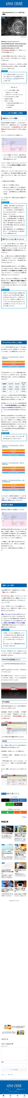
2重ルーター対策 (9, 101)
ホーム (7, 1089)
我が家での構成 (8, 98)
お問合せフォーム (21, 1089)
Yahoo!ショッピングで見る (13, 366)
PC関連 (4, 793)
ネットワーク (16, 793)
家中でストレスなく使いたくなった (14, 94)
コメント (4, 1046)
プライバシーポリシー (14, 1091)
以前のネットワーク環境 (12, 92)
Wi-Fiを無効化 (10, 105)
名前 (2, 1062)
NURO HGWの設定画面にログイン (15, 103)
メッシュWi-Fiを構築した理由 (12, 90)
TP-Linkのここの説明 (11, 78)
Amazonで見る (13, 361)
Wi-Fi (10, 793)
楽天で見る (13, 364)
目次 (12, 87)
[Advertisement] (14, 324)
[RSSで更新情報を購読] (20, 812)
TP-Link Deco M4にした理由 (12, 96)
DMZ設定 (9, 107)
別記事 (9, 243)
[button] (18, 804)
